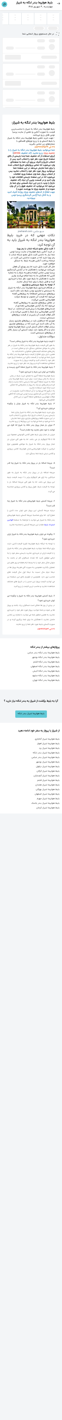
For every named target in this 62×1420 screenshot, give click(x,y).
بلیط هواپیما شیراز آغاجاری (47, 739)
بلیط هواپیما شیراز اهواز (48, 743)
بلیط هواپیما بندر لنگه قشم (46, 661)
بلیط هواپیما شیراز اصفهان (47, 794)
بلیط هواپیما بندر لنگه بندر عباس (44, 652)
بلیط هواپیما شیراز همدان (47, 784)
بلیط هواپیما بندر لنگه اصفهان (45, 666)
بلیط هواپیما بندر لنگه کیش (46, 671)
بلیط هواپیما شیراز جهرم (48, 798)
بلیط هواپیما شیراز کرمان (48, 807)
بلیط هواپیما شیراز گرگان (48, 771)
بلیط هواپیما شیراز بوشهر (48, 761)
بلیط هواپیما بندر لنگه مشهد (46, 675)
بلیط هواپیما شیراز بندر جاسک (45, 803)
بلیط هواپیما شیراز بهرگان (48, 789)
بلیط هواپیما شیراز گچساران (47, 775)
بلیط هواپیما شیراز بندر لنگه (31, 713)
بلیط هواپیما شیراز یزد (49, 748)
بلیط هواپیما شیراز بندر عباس (45, 757)
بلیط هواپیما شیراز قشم (48, 780)
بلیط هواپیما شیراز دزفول (48, 766)
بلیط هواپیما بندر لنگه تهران (46, 680)
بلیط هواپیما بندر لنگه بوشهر (46, 657)
